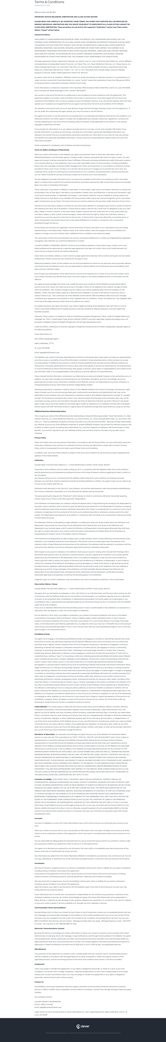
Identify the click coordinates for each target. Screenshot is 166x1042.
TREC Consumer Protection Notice (93, 1033)
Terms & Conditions (80, 1033)
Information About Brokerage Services (111, 1033)
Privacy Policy (99, 442)
